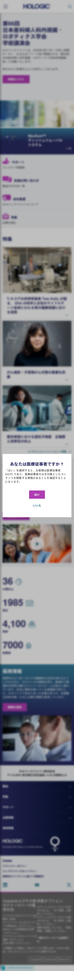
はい (37, 494)
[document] (37, 485)
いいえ (37, 505)
